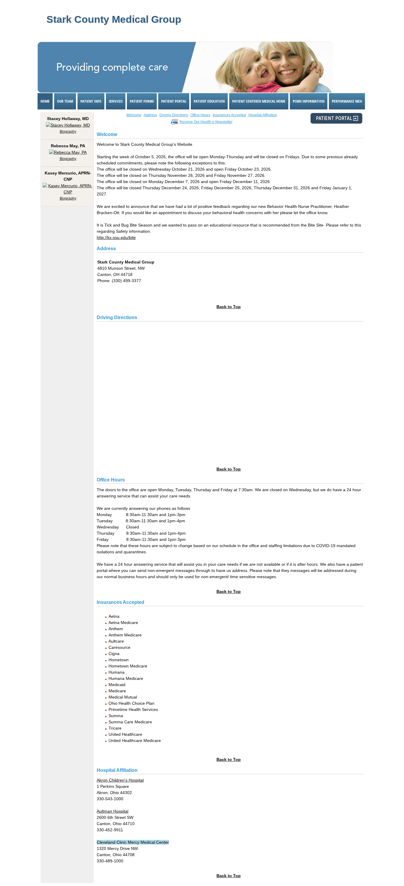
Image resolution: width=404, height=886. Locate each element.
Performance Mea (347, 101)
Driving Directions (173, 115)
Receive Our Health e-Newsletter (206, 122)
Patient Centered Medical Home (258, 101)
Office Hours (200, 115)
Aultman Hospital (112, 811)
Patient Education (209, 101)
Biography (68, 132)
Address (150, 115)
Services (115, 101)
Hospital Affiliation (262, 115)
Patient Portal (173, 101)
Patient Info (90, 101)
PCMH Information (308, 101)
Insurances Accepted (229, 115)
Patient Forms (142, 101)
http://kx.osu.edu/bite (116, 237)
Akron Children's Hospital (120, 780)
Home (45, 101)
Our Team (65, 101)
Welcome (133, 115)
